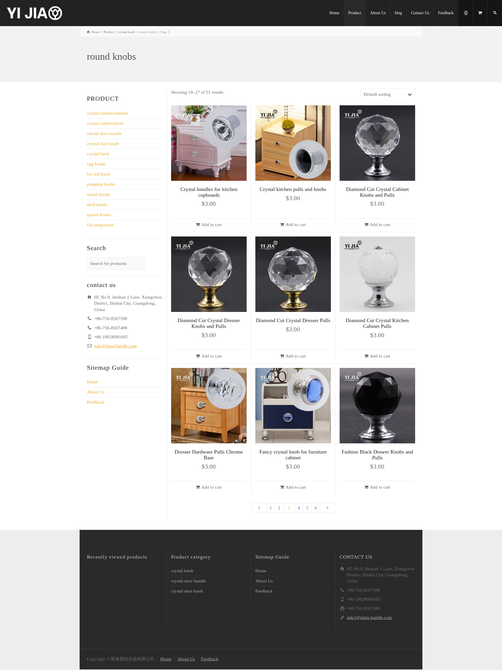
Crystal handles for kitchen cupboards (208, 192)
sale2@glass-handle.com (369, 617)
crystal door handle (104, 133)
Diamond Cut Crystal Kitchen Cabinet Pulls (377, 323)
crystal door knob (103, 143)
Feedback (445, 13)
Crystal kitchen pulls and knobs (293, 189)
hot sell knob (98, 174)
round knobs (98, 194)
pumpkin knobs (101, 184)
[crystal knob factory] (35, 12)
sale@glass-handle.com (115, 346)
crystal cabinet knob (105, 123)
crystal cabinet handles (107, 113)
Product (354, 13)
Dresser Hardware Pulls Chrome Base (209, 454)
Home (334, 13)
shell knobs (97, 204)
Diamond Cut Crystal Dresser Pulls (293, 320)
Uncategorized (100, 225)
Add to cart (211, 224)
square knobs (99, 214)
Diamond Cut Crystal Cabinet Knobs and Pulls (377, 192)
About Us (378, 13)
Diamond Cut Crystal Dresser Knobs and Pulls (209, 323)
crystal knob (98, 153)
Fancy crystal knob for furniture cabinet (293, 454)
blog (398, 13)
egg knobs (96, 164)
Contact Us (420, 13)
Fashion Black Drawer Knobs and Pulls (377, 454)
